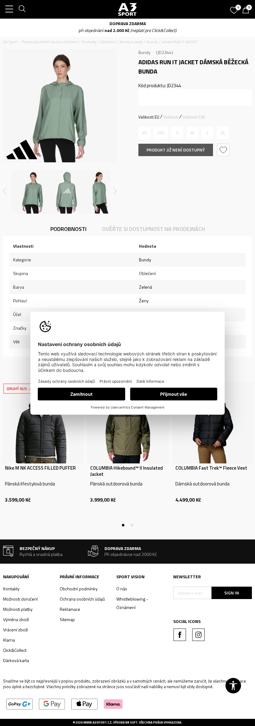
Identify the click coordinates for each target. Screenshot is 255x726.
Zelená (145, 287)
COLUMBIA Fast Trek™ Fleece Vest (211, 468)
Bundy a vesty (131, 42)
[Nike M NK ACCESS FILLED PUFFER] (42, 422)
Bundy (152, 42)
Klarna (9, 640)
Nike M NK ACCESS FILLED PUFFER (40, 468)
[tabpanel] (42, 453)
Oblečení (107, 42)
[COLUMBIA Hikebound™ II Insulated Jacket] (128, 422)
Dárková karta (16, 660)
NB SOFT (131, 722)
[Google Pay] (52, 703)
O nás (121, 588)
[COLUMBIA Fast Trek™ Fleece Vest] (213, 422)
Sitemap (67, 619)
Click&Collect (14, 650)
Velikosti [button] (170, 117)
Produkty (88, 42)
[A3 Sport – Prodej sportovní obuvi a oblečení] (127, 9)
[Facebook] (180, 635)
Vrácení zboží (15, 629)
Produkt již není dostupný (175, 150)
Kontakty (11, 588)
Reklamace (70, 609)
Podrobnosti (68, 229)
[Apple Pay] (84, 703)
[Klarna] (113, 703)
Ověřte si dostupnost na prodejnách (153, 229)
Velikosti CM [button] (194, 117)
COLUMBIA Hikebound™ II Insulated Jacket (126, 471)
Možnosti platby (18, 609)
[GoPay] (19, 703)
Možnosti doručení (20, 599)
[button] (224, 150)
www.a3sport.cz (97, 722)
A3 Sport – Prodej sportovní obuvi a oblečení (40, 42)
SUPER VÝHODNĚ (22, 23)
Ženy (144, 300)
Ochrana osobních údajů (82, 599)
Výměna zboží (16, 619)
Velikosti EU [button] (148, 117)
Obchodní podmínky (79, 588)
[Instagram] (198, 635)
